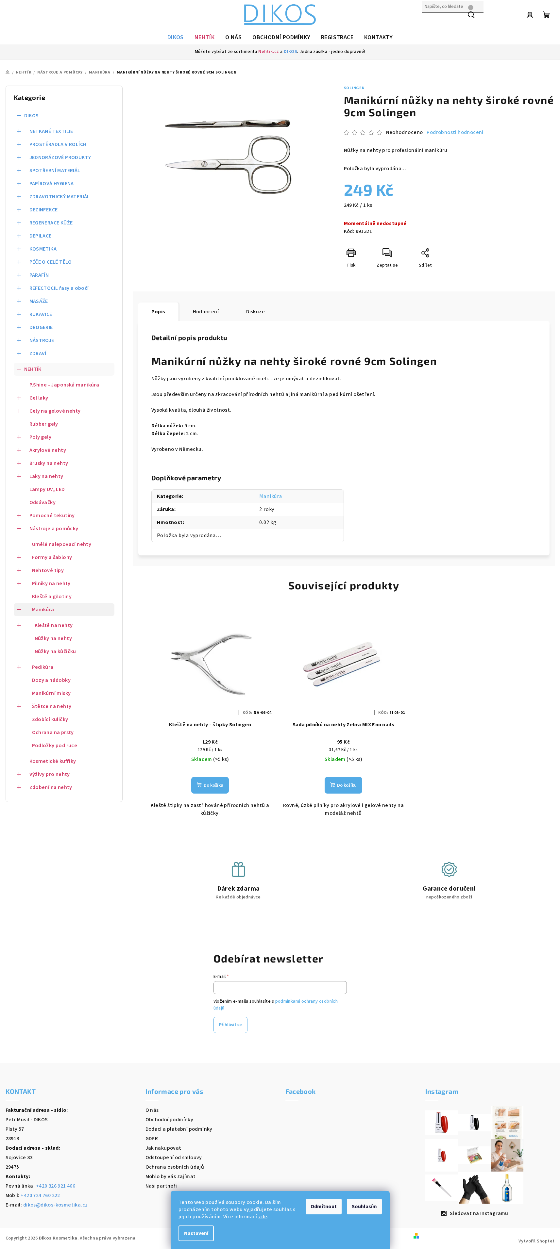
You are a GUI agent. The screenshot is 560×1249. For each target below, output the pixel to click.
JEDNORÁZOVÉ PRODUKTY (60, 157)
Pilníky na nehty (51, 583)
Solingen (354, 88)
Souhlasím (364, 1206)
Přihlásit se (230, 1025)
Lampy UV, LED (47, 489)
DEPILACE (40, 235)
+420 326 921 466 (55, 1186)
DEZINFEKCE (43, 209)
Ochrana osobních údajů (174, 1167)
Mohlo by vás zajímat (170, 1176)
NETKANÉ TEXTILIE (51, 131)
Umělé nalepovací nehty (62, 544)
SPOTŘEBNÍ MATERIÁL (54, 170)
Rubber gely (43, 424)
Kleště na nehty (54, 625)
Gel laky (38, 398)
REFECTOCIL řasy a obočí (59, 288)
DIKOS (290, 51)
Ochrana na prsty (53, 732)
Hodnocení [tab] (206, 311)
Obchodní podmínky (169, 1119)
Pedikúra (43, 667)
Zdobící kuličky (50, 719)
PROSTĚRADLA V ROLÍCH (58, 144)
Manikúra (43, 609)
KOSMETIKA (43, 249)
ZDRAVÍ (37, 353)
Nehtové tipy (48, 570)
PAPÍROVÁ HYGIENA (51, 183)
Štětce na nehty (52, 706)
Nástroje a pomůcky (53, 528)
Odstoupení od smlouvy (173, 1157)
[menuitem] (175, 37)
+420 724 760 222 (40, 1195)
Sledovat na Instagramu (479, 1213)
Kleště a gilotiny (52, 596)
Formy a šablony (52, 557)
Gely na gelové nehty (55, 411)
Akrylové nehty (47, 450)
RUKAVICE (40, 314)
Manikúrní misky (51, 693)
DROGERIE (41, 327)
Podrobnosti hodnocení (455, 132)
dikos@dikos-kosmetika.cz (55, 1204)
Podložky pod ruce (54, 745)
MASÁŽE (38, 301)
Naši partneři (161, 1186)
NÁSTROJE (41, 340)
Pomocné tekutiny (52, 515)
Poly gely (40, 437)
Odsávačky (42, 502)
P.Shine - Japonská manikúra (64, 384)
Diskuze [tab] (255, 311)
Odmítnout (324, 1206)
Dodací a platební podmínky (178, 1129)
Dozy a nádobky (51, 680)
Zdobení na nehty (50, 787)
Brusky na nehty (48, 463)
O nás (152, 1110)
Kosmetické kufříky (52, 761)
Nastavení (196, 1233)
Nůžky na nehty (53, 638)
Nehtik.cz (268, 51)
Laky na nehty (46, 476)
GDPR (151, 1138)
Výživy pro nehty (49, 774)
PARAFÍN (39, 275)
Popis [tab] (158, 311)
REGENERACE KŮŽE (51, 222)
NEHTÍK (33, 369)
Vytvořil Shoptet (536, 1241)
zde (262, 1216)
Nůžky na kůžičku (55, 651)
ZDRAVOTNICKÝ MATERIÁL (59, 196)
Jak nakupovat (163, 1148)
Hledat (430, 20)
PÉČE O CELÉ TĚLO (50, 262)
